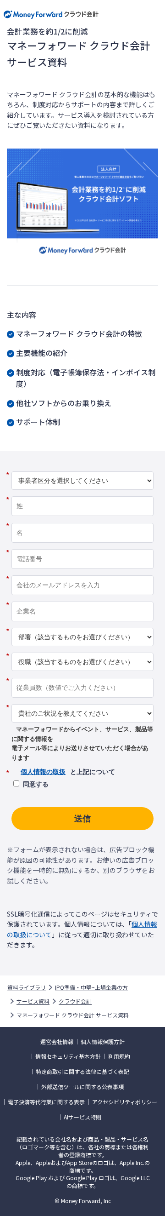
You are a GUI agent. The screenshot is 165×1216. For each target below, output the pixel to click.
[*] (82, 468)
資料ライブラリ (26, 987)
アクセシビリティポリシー (124, 1102)
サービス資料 (33, 1001)
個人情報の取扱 (43, 771)
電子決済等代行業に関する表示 (46, 1102)
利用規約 (119, 1056)
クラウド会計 (75, 1001)
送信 (82, 818)
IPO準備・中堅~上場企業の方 (91, 987)
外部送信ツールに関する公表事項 (82, 1086)
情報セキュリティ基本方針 (68, 1056)
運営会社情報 (56, 1041)
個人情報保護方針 (103, 1041)
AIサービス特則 (82, 1117)
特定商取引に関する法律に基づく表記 (82, 1071)
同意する (36, 784)
